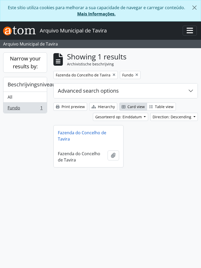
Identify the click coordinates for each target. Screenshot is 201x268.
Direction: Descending (172, 116)
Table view (164, 106)
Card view (135, 106)
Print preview (72, 106)
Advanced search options (88, 90)
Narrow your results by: (25, 62)
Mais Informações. (96, 14)
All (10, 97)
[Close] (194, 7)
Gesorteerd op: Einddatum (119, 116)
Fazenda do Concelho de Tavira (82, 136)
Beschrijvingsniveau (27, 84)
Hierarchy (106, 106)
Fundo (25, 109)
